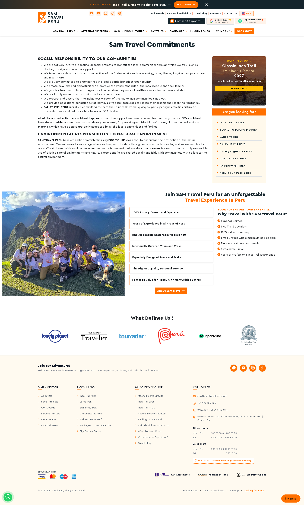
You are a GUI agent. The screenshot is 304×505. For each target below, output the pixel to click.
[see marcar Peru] (171, 336)
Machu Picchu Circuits (150, 396)
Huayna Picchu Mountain (152, 413)
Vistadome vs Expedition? (153, 437)
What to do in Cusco (150, 431)
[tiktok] (112, 13)
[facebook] (91, 13)
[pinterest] (119, 13)
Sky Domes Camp (90, 431)
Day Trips (157, 31)
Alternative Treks (94, 31)
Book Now (244, 31)
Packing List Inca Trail (150, 419)
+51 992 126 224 (206, 403)
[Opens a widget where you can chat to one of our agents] (290, 498)
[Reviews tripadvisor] (210, 336)
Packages (177, 31)
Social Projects (49, 401)
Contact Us (230, 13)
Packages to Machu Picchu (95, 425)
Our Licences (48, 419)
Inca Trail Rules (49, 425)
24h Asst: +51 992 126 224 (212, 410)
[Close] (206, 4)
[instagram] (105, 13)
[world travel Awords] (249, 336)
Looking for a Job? (254, 491)
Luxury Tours (200, 31)
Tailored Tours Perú (91, 419)
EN (247, 13)
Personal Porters (50, 413)
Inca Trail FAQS (146, 407)
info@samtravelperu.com (212, 396)
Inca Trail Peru (88, 396)
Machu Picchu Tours (129, 31)
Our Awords (48, 407)
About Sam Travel (169, 290)
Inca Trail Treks (63, 31)
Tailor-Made (157, 13)
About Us (46, 396)
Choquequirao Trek (91, 413)
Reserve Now (239, 88)
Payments (215, 13)
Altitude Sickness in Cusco (153, 425)
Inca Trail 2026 (146, 401)
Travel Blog (200, 13)
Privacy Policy (190, 491)
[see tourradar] (132, 336)
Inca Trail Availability (179, 13)
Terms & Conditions (213, 491)
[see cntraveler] (55, 336)
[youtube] (98, 13)
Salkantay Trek (88, 407)
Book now (184, 5)
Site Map (234, 491)
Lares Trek (85, 401)
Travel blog (144, 443)
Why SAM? (223, 31)
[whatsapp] (8, 497)
